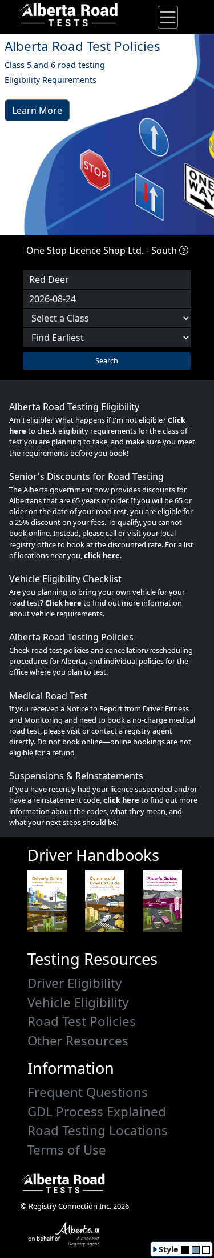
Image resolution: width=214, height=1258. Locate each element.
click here (102, 555)
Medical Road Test (48, 696)
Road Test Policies (81, 1021)
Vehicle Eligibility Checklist (65, 578)
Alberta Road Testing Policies (71, 637)
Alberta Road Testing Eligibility (74, 406)
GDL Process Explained (96, 1111)
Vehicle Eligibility (77, 1002)
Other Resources (77, 1040)
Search (106, 360)
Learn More (37, 110)
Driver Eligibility (74, 983)
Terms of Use (66, 1150)
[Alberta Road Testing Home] (64, 13)
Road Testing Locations (97, 1130)
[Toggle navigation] (168, 17)
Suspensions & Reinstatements (76, 776)
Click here (63, 603)
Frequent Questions (87, 1092)
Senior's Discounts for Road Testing (86, 476)
